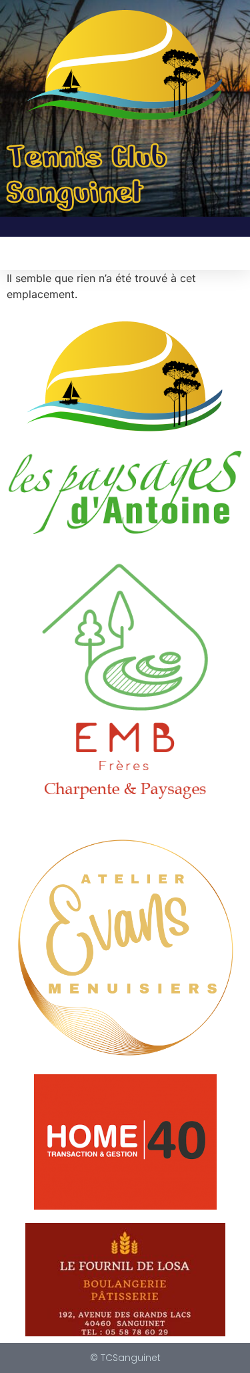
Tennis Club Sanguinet (87, 174)
